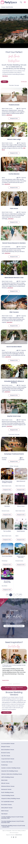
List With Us (23, 830)
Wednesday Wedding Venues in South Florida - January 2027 (13, 826)
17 (17, 594)
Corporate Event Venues (7, 759)
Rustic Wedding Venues (7, 792)
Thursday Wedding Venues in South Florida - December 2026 (13, 822)
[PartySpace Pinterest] (13, 837)
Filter (4, 81)
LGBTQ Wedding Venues (7, 777)
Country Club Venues (6, 762)
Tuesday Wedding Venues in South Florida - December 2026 (12, 817)
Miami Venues (4, 810)
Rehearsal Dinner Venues (7, 786)
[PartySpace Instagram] (15, 837)
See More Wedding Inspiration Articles (14, 688)
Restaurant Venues (6, 789)
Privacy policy (8, 830)
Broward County (5, 752)
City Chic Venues (5, 755)
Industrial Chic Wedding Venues (9, 771)
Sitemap (19, 830)
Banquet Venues (5, 746)
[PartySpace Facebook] (11, 837)
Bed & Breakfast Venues (7, 749)
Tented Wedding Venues (7, 795)
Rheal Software (19, 834)
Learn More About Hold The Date (14, 626)
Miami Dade (4, 780)
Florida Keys (4, 765)
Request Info (14, 118)
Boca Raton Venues (6, 804)
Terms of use (14, 830)
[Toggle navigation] (24, 2)
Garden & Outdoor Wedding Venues (10, 768)
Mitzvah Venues (5, 783)
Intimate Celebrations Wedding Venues (11, 774)
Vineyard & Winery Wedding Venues (10, 798)
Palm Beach (4, 814)
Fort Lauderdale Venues (7, 801)
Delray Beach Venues (6, 807)
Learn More (6, 712)
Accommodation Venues (7, 743)
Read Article (22, 680)
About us (4, 830)
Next (21, 594)
